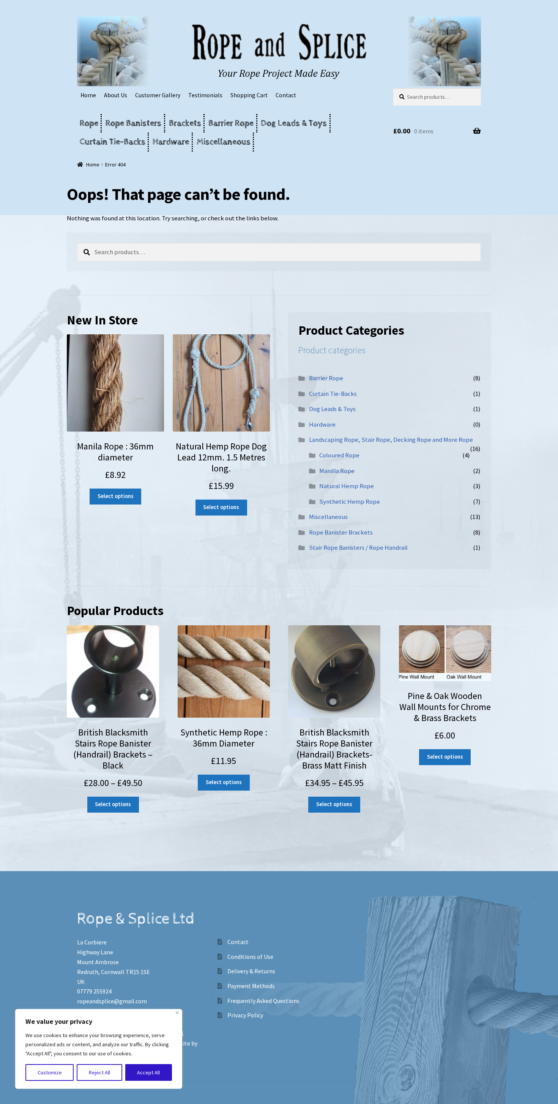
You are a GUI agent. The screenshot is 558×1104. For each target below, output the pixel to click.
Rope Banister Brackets (341, 532)
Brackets (185, 123)
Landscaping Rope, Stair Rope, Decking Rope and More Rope (391, 439)
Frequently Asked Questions (263, 1000)
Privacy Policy (245, 1015)
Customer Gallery (157, 95)
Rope (89, 123)
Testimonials (205, 95)
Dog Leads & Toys (294, 123)
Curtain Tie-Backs (112, 142)
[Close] (177, 1012)
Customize (50, 1072)
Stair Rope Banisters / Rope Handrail (358, 547)
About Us (115, 95)
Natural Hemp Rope (346, 486)
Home (88, 95)
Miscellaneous (224, 142)
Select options (116, 496)
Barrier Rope (231, 123)
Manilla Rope (337, 471)
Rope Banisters (133, 123)
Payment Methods (251, 986)
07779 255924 (94, 991)
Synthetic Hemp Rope (349, 501)
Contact (286, 95)
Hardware (171, 142)
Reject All (99, 1072)
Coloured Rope (339, 455)
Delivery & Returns (251, 971)
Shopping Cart (249, 95)
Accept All (148, 1072)
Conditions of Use (250, 956)
